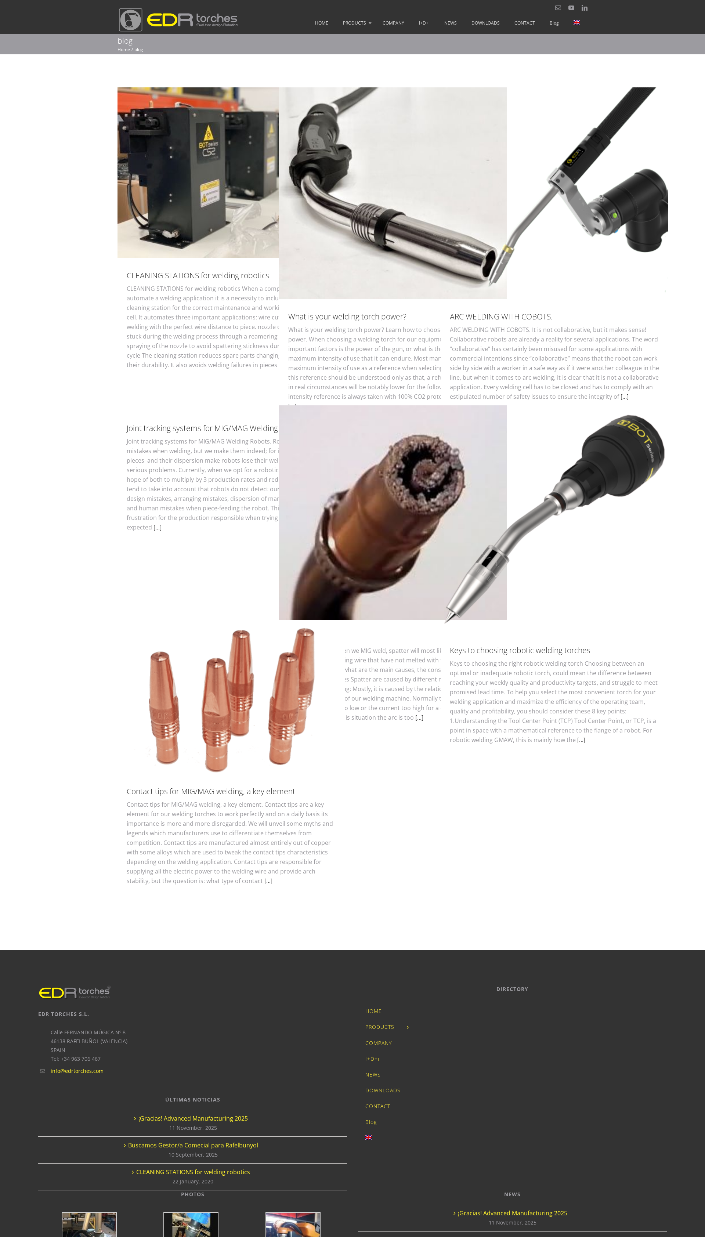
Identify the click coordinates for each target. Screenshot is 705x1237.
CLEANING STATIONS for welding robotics (231, 172)
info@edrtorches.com (77, 1070)
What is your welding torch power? (393, 193)
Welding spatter (393, 512)
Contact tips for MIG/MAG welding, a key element (231, 699)
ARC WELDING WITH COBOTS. (554, 193)
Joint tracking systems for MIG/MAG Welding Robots (215, 428)
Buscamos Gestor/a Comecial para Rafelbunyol (193, 1145)
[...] (625, 397)
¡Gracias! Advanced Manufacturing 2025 (193, 1118)
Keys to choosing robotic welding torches (554, 519)
